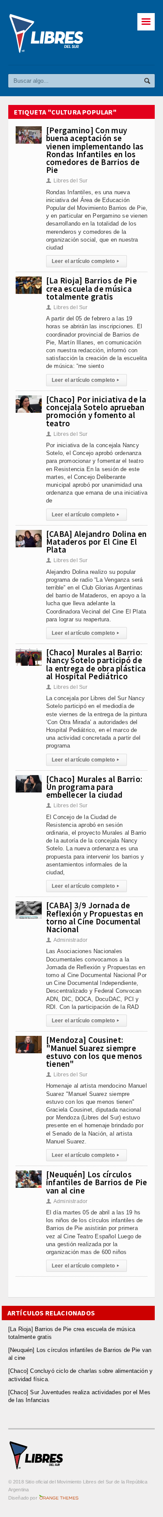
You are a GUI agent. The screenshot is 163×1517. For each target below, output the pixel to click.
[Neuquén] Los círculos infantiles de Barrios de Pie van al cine (96, 1182)
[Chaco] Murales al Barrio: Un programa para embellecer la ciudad (94, 787)
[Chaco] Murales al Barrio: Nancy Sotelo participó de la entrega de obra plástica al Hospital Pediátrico (96, 664)
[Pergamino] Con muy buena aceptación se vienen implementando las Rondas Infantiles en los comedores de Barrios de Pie (95, 150)
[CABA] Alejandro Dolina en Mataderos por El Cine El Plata (96, 542)
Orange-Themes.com (59, 1498)
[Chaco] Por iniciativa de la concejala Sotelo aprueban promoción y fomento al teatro (96, 411)
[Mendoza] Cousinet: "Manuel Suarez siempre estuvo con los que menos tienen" (94, 1052)
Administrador (67, 940)
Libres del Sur (67, 181)
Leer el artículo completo (86, 261)
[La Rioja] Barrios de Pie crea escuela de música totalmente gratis (91, 288)
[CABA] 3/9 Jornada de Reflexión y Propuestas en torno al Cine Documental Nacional (94, 917)
